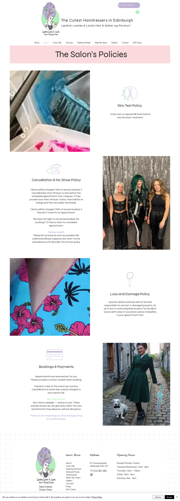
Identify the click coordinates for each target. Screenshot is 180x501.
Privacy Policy (96, 497)
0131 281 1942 (100, 471)
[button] (137, 11)
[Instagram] (91, 474)
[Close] (177, 497)
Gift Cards (71, 489)
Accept (169, 497)
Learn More (73, 455)
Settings (158, 497)
